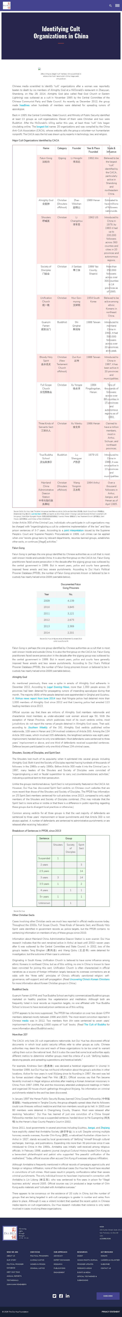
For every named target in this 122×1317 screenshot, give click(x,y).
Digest (80, 1256)
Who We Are (12, 1252)
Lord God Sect (36, 514)
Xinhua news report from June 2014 (35, 698)
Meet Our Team (13, 1272)
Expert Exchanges (62, 1260)
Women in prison (37, 1264)
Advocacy (58, 1256)
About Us (11, 1256)
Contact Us (106, 1268)
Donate (104, 1256)
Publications (59, 1268)
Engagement (59, 1272)
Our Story (11, 1260)
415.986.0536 (105, 1239)
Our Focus (35, 1252)
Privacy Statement (111, 1312)
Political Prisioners (39, 1256)
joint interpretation (74, 530)
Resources (82, 1252)
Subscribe (105, 1264)
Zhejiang (105, 1128)
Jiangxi (91, 1128)
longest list (42, 127)
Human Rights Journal (87, 1260)
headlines (25, 105)
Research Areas (84, 1268)
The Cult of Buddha (95, 1024)
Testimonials (12, 1280)
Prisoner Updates (85, 1264)
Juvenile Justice (37, 1260)
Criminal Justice (37, 1268)
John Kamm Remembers (16, 1284)
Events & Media (83, 1272)
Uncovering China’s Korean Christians (90, 979)
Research (58, 1264)
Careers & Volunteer (110, 1260)
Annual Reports (14, 1276)
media (25, 1021)
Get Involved (107, 1252)
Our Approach (60, 1252)
